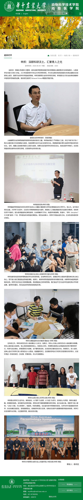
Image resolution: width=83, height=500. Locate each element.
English (25, 14)
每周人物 (67, 55)
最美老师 (76, 55)
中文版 (18, 14)
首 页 (60, 55)
